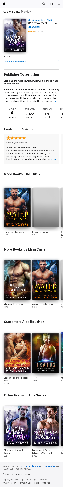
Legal (37, 483)
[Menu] (59, 4)
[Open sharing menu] (58, 62)
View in (15, 61)
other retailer (49, 466)
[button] (43, 4)
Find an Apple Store (30, 466)
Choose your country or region (17, 474)
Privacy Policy (9, 483)
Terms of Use (25, 483)
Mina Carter (34, 26)
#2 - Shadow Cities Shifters (41, 20)
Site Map (46, 483)
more (56, 101)
